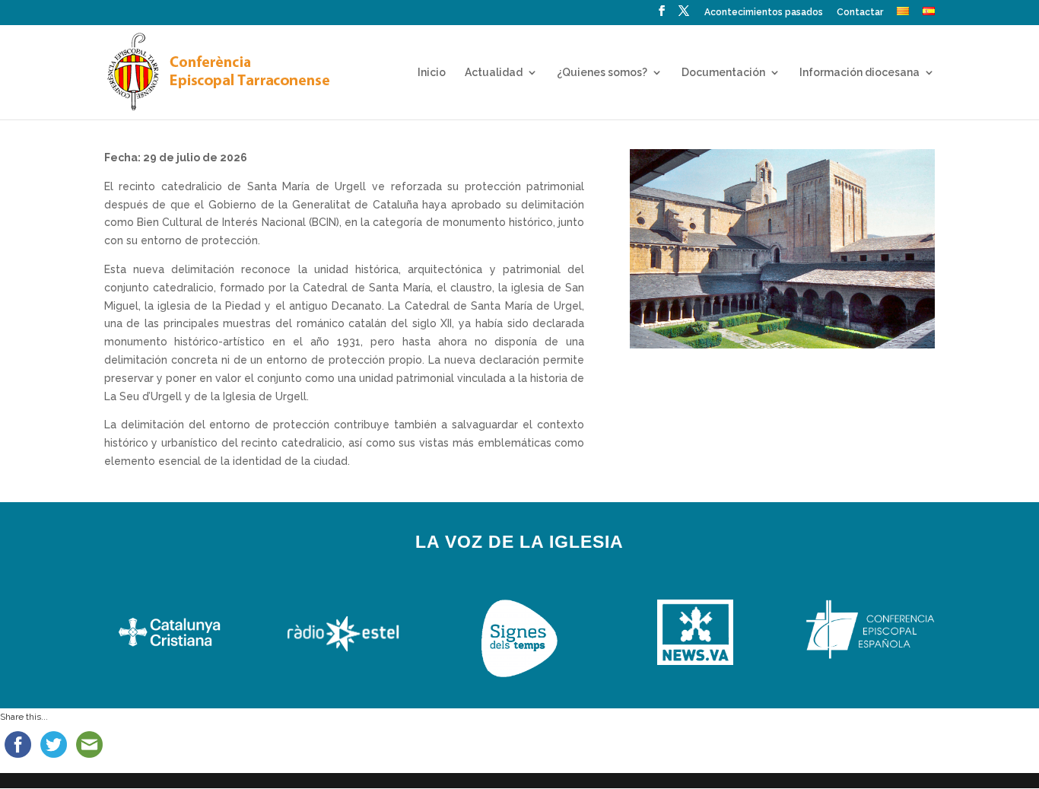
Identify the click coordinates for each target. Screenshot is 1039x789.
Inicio (432, 72)
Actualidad (494, 72)
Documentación (723, 72)
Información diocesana (859, 72)
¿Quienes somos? (602, 72)
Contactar (860, 12)
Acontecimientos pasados (763, 12)
